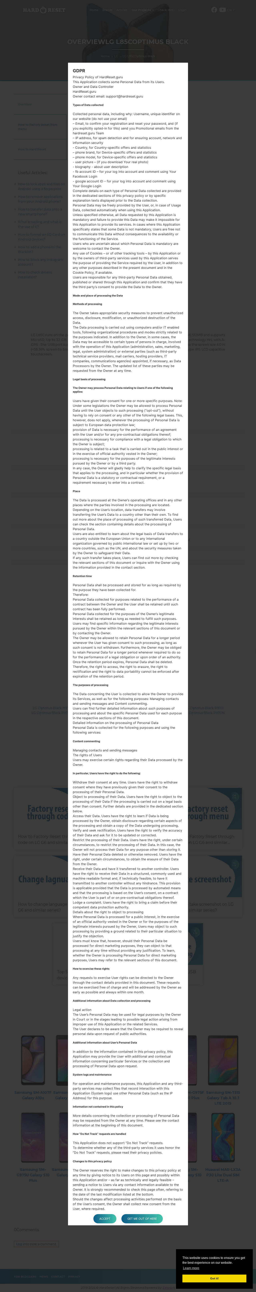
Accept (104, 1218)
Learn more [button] (191, 1268)
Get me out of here (142, 1218)
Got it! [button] (214, 1278)
